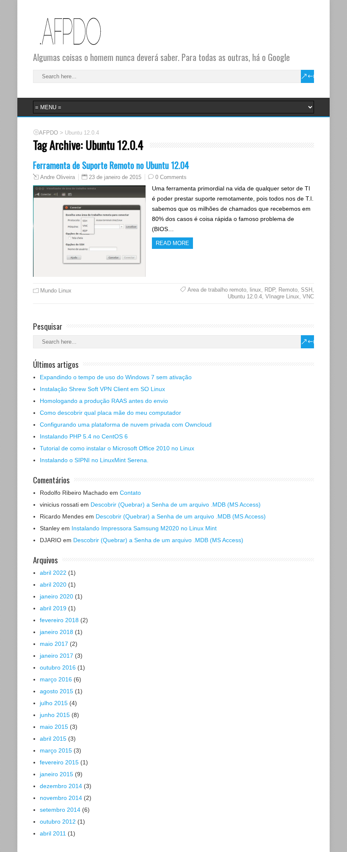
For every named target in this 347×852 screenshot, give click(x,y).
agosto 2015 (56, 691)
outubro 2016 (58, 667)
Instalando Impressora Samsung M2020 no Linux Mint (144, 528)
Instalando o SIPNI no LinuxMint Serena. (94, 460)
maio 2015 (54, 726)
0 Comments (171, 177)
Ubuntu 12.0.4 (245, 296)
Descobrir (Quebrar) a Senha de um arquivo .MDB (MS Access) (176, 504)
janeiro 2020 (56, 596)
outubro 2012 (58, 821)
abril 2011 (53, 833)
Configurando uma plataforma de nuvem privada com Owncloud (126, 424)
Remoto (287, 290)
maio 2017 (54, 643)
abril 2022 (53, 572)
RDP (269, 290)
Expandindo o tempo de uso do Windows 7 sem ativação (116, 377)
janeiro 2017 (56, 655)
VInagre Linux (282, 296)
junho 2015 (55, 714)
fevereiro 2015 (59, 762)
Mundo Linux (56, 290)
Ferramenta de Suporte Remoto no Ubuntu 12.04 (111, 164)
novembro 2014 (61, 797)
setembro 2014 (60, 809)
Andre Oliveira (57, 177)
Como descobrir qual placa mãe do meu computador (110, 412)
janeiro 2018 (56, 632)
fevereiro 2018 (59, 620)
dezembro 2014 (61, 786)
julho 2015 (54, 703)
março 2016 (56, 679)
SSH (306, 290)
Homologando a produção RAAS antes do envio (104, 400)
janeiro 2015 (56, 774)
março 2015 (56, 750)
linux (255, 290)
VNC (308, 296)
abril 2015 (53, 738)
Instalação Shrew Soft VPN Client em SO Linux (102, 389)
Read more (172, 243)
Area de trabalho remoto (216, 290)
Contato (130, 492)
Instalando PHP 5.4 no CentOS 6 (84, 436)
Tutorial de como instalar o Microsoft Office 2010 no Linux (117, 448)
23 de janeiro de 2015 (115, 177)
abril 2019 (53, 608)
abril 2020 (53, 584)
